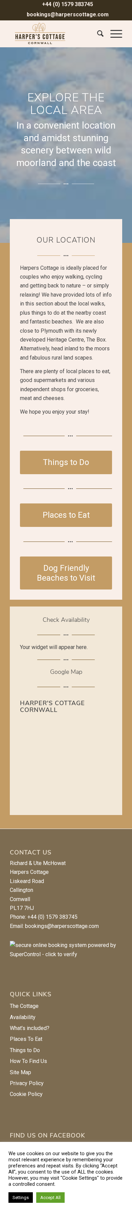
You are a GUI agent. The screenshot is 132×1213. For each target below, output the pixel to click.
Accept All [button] (50, 1197)
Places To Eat (26, 1039)
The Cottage (24, 1006)
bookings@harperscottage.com (68, 14)
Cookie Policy (26, 1094)
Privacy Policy (27, 1083)
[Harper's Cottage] (55, 33)
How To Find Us (28, 1061)
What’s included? (29, 1028)
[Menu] (113, 33)
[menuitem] (68, 5)
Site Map (20, 1072)
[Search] (97, 33)
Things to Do (25, 1050)
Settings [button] (21, 1197)
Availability (23, 1017)
